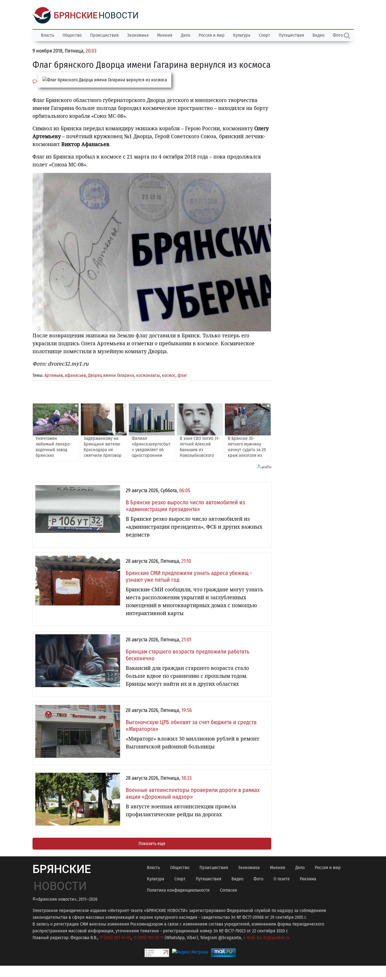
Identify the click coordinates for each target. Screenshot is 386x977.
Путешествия (291, 35)
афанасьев (75, 375)
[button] (266, 178)
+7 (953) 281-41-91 (115, 937)
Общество (72, 35)
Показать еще (151, 843)
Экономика (138, 35)
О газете (282, 879)
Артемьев (53, 375)
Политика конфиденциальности (178, 890)
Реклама (308, 879)
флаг (182, 375)
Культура (241, 35)
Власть (47, 35)
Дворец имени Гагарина (111, 375)
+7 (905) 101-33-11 (148, 937)
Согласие (228, 890)
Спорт (264, 35)
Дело (185, 35)
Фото (258, 879)
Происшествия (104, 35)
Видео (318, 35)
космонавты (148, 375)
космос (168, 375)
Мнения (164, 35)
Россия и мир (212, 35)
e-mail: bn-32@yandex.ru (266, 937)
